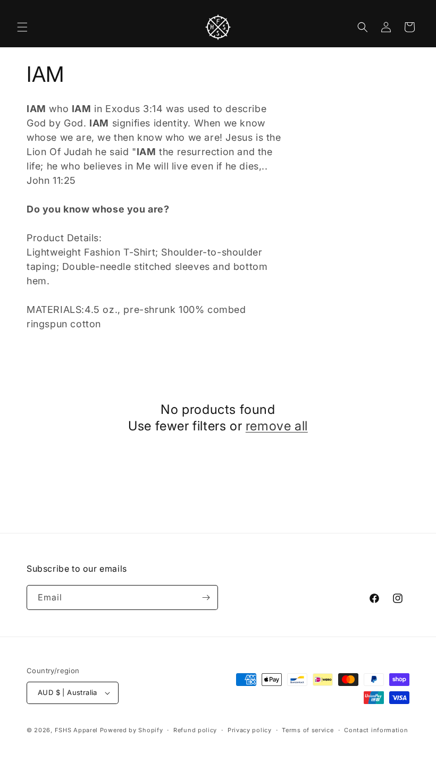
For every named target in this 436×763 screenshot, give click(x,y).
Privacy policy (250, 730)
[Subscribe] (205, 597)
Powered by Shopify (131, 730)
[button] (22, 27)
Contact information (376, 730)
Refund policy (195, 730)
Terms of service (307, 730)
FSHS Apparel (76, 730)
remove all (277, 426)
